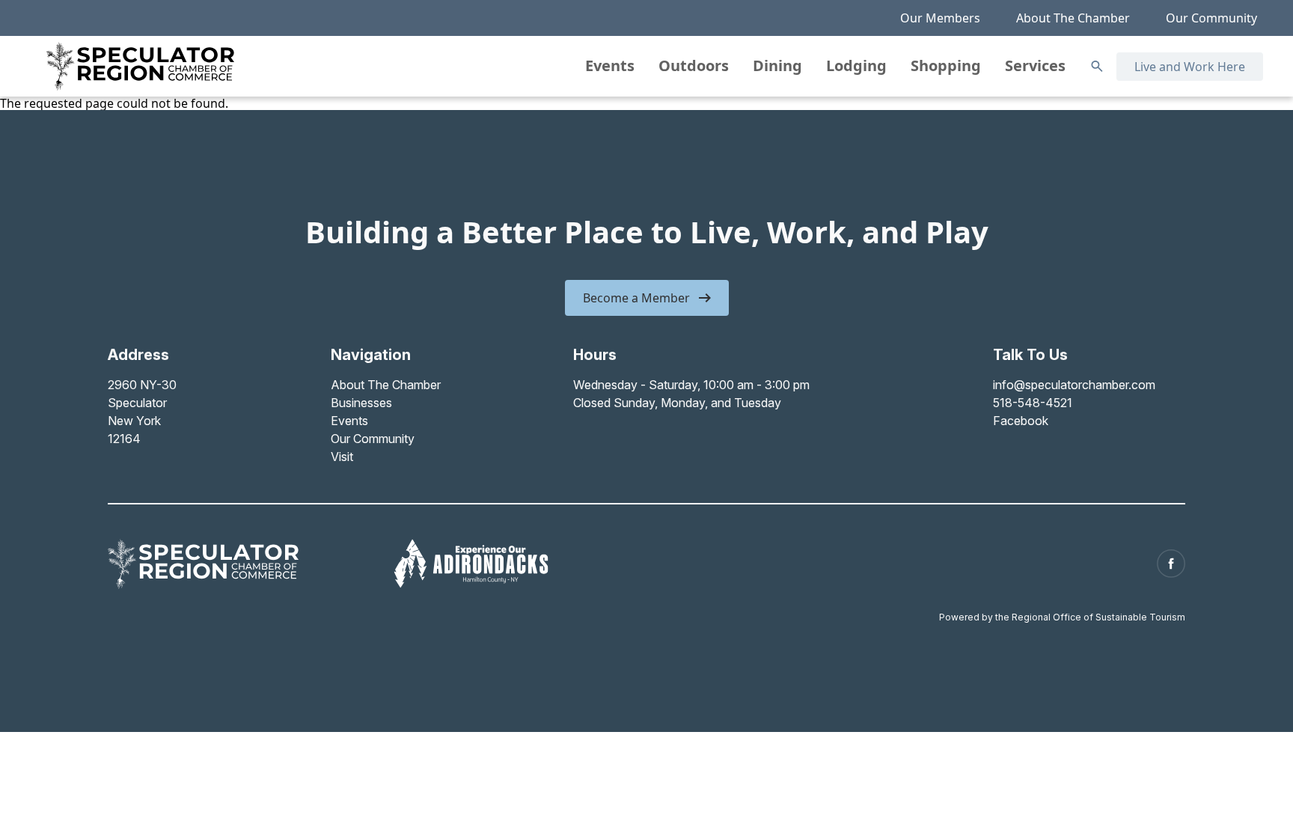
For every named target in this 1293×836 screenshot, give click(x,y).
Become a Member (636, 298)
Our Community (1211, 18)
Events (610, 65)
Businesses (361, 402)
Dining (777, 65)
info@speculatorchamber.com (1074, 384)
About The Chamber (1073, 18)
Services (1035, 65)
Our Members (940, 18)
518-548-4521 (1032, 402)
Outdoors (693, 65)
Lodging (856, 65)
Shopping (946, 65)
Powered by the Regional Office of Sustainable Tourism (1062, 617)
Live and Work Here (1189, 66)
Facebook (1020, 420)
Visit (342, 456)
